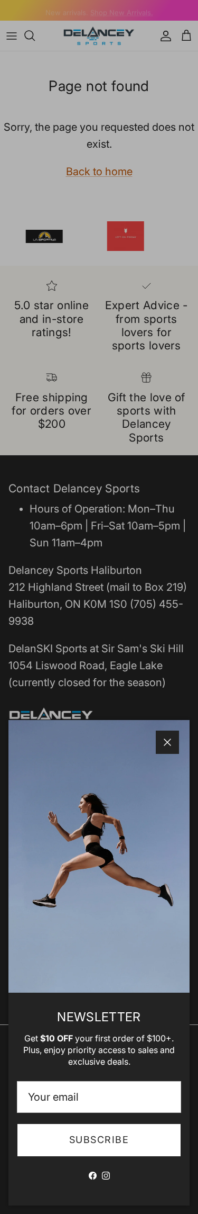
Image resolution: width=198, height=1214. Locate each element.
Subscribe (99, 1139)
